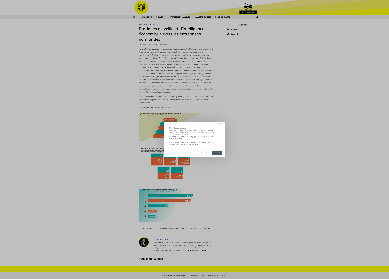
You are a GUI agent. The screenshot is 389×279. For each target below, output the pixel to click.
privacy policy (196, 144)
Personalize (205, 153)
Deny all (220, 124)
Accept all (216, 153)
